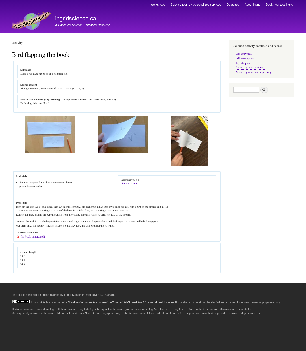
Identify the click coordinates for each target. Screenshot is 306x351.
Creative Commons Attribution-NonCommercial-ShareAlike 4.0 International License (121, 302)
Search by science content (251, 67)
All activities (244, 54)
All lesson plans (245, 58)
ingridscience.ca (75, 18)
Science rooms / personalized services (196, 4)
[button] (50, 152)
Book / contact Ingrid (279, 4)
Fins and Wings (129, 183)
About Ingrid (252, 4)
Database (233, 4)
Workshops (158, 4)
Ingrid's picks (243, 63)
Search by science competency (253, 72)
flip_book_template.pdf (33, 236)
